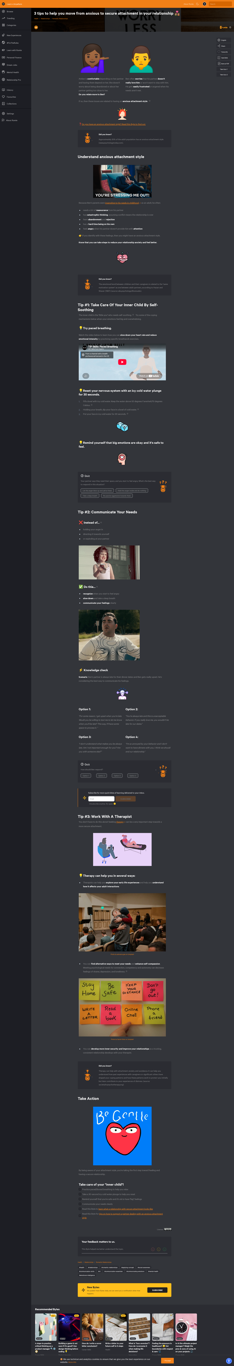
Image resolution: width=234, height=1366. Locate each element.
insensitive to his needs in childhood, (122, 202)
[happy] (164, 1249)
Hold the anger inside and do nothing (132, 490)
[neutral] (159, 1249)
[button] (229, 1361)
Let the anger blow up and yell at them (97, 490)
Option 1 (86, 775)
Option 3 (117, 775)
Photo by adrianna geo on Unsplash (122, 954)
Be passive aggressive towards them (117, 495)
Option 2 (101, 775)
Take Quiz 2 (224, 74)
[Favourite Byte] (54, 1338)
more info (72, 1362)
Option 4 (133, 775)
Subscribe (125, 798)
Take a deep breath (90, 495)
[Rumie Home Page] (3, 3)
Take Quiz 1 (224, 69)
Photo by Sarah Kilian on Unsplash (122, 1039)
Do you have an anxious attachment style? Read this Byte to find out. (114, 124)
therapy (120, 821)
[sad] (153, 1249)
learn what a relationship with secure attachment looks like (125, 1208)
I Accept (167, 1361)
